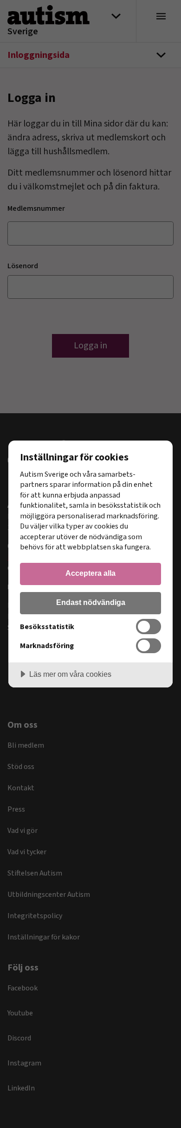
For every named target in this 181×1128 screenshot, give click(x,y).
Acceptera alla (90, 573)
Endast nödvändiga (90, 602)
